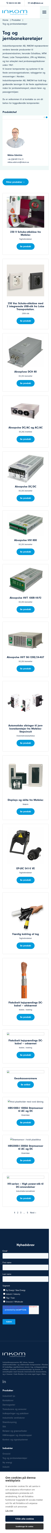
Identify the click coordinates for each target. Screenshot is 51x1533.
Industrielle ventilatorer (14, 1418)
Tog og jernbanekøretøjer (15, 1458)
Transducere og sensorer (14, 1409)
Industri (6, 1467)
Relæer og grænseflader (15, 1431)
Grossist (6, 1453)
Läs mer (9, 1510)
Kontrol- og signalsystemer (15, 1439)
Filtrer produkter (14, 182)
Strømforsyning (10, 1422)
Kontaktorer (8, 1400)
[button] (44, 117)
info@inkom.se (37, 3)
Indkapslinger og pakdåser (16, 1413)
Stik (4, 1426)
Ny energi (7, 1462)
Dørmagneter (9, 1405)
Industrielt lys (9, 1396)
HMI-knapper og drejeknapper (17, 1435)
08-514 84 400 (15, 3)
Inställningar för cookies (24, 1526)
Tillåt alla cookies (24, 1518)
